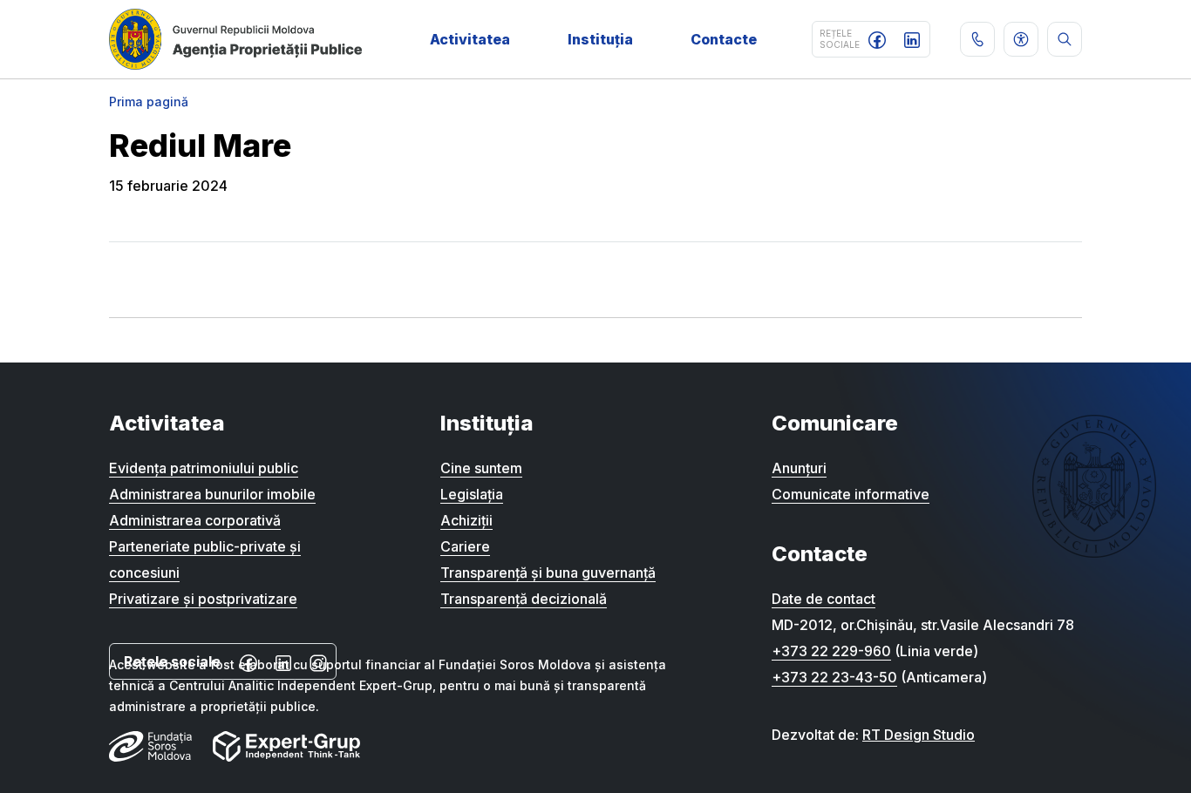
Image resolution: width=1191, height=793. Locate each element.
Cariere (465, 546)
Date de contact (823, 598)
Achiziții (466, 520)
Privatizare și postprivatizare (203, 598)
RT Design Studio (918, 734)
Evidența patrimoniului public (203, 468)
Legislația (471, 494)
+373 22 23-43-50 (834, 677)
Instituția (600, 39)
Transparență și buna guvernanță (548, 572)
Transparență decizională (523, 598)
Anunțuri (799, 468)
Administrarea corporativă (195, 520)
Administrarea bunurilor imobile (212, 494)
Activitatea (470, 39)
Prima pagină (148, 101)
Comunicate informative (850, 494)
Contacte (724, 39)
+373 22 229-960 (831, 651)
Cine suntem (481, 468)
